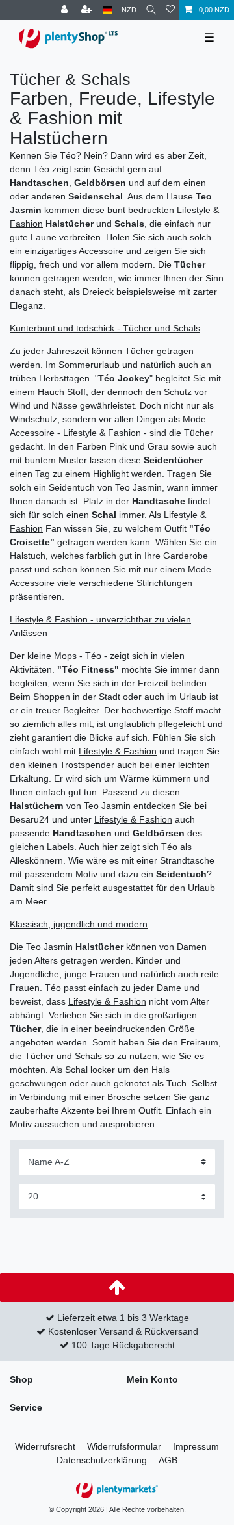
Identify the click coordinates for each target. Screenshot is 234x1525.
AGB (168, 1460)
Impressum (196, 1446)
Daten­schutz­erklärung (102, 1460)
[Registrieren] (88, 10)
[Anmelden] (66, 10)
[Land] (107, 10)
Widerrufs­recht (45, 1446)
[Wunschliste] (170, 10)
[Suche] (151, 10)
